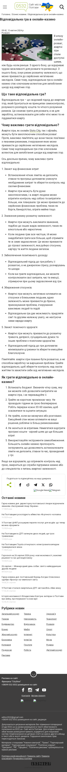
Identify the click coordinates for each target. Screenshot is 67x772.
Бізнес (5, 629)
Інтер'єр (28, 640)
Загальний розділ (10, 614)
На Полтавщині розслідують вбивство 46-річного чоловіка (31, 514)
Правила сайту (34, 756)
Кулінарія (6, 645)
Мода (49, 640)
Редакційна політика (22, 758)
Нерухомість (30, 619)
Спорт (49, 629)
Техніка (27, 614)
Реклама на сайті (10, 678)
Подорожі (7, 650)
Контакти (26, 696)
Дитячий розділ (54, 650)
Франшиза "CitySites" (11, 681)
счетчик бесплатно (33, 767)
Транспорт (51, 619)
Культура (51, 634)
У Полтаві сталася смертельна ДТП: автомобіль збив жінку (31, 588)
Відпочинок (29, 624)
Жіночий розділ (9, 634)
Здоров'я (51, 614)
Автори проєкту (38, 696)
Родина (50, 645)
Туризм (5, 619)
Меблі (27, 629)
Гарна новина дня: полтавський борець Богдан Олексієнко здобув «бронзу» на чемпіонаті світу (31, 578)
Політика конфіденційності (14, 756)
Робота (27, 650)
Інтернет (28, 634)
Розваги (50, 624)
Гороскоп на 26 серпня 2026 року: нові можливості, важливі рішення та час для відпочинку (32, 556)
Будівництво (8, 624)
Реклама (6, 655)
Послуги (28, 645)
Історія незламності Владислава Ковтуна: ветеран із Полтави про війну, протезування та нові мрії (33, 597)
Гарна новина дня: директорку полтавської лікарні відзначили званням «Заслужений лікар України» (33, 504)
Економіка (7, 640)
